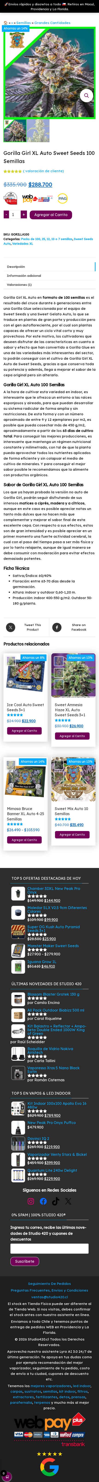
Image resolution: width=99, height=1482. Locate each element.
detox (64, 1397)
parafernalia (21, 1402)
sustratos (32, 1391)
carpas (16, 1391)
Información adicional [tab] (24, 275)
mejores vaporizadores (51, 1386)
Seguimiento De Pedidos (49, 1283)
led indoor (81, 1386)
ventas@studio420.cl (49, 1297)
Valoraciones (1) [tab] (19, 284)
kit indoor (67, 1391)
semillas (50, 1391)
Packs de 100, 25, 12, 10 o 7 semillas (46, 239)
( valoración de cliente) (43, 171)
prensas (78, 1397)
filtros (82, 1391)
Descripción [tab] (16, 266)
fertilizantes (46, 1397)
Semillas (23, 23)
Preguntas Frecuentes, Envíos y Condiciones (49, 1290)
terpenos (41, 1402)
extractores (23, 1397)
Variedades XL (22, 243)
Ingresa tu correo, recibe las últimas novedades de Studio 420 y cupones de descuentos (48, 1233)
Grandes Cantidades (52, 23)
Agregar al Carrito (50, 214)
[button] (86, 95)
